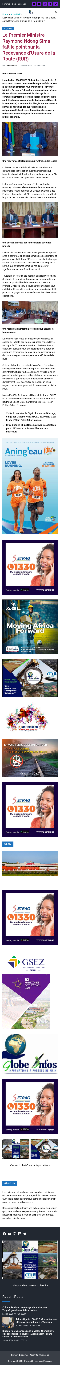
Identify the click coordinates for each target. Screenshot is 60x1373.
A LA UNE (8, 29)
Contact (22, 4)
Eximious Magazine (43, 1361)
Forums (6, 4)
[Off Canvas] (4, 12)
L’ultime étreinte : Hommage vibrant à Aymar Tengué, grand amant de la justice (25, 1309)
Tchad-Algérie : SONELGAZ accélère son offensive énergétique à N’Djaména (36, 1320)
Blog (14, 4)
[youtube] (39, 4)
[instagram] (45, 4)
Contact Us (44, 1355)
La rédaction (11, 65)
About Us (34, 1355)
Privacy (14, 1355)
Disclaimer (23, 1355)
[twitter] (55, 4)
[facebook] (34, 4)
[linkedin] (50, 4)
